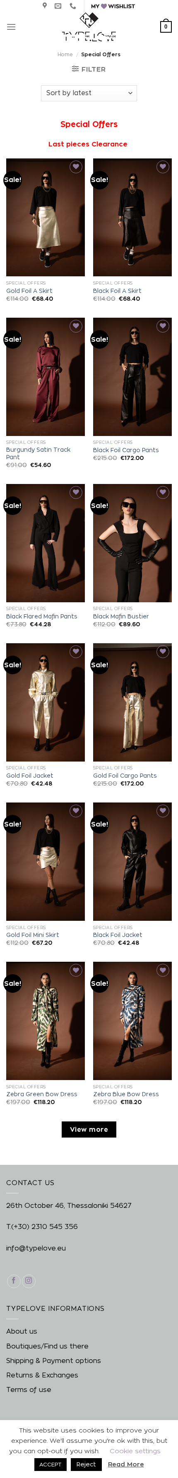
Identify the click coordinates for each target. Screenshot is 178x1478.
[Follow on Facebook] (14, 1281)
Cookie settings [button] (135, 1450)
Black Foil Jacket (117, 935)
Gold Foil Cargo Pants (125, 776)
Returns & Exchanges (42, 1375)
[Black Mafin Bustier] (132, 543)
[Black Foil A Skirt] (132, 217)
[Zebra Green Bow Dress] (45, 1021)
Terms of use (28, 1389)
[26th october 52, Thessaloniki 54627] (46, 6)
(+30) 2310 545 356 (44, 1226)
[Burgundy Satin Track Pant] (45, 377)
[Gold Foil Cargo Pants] (132, 702)
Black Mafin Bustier (121, 616)
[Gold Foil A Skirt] (45, 217)
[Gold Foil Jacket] (45, 702)
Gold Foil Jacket (29, 776)
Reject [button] (86, 1464)
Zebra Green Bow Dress (41, 1094)
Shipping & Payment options (53, 1360)
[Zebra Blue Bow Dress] (132, 1021)
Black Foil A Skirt (117, 291)
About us (21, 1331)
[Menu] (11, 27)
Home (65, 54)
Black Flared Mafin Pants (41, 616)
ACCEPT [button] (50, 1464)
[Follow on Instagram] (29, 1281)
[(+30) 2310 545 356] (74, 6)
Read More (126, 1464)
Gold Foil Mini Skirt (32, 935)
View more (89, 1129)
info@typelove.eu (36, 1248)
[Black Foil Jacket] (132, 861)
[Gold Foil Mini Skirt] (45, 861)
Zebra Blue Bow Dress (126, 1094)
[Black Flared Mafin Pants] (45, 543)
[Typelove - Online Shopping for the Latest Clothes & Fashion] (89, 26)
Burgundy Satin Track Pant (38, 453)
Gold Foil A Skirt (29, 291)
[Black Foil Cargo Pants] (132, 377)
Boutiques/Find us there (47, 1346)
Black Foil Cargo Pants (126, 450)
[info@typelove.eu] (59, 6)
